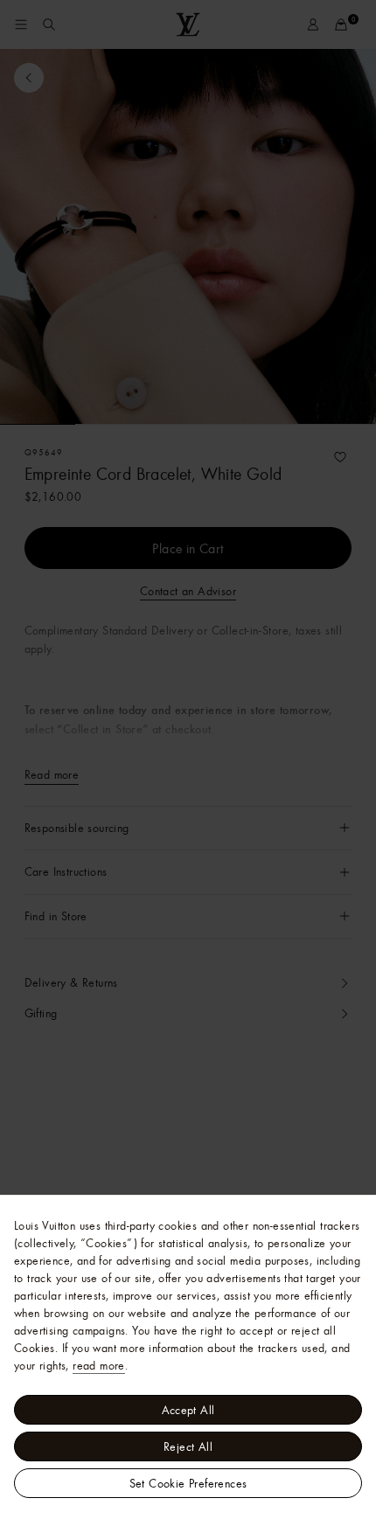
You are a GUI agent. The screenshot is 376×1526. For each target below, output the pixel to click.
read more (99, 1365)
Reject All (188, 1446)
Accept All (188, 1410)
